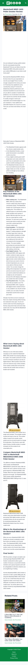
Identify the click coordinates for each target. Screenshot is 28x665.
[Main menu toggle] (3, 3)
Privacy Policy (14, 658)
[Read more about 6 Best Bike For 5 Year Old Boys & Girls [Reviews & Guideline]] (15, 605)
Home (14, 652)
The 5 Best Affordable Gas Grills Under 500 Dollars (13, 639)
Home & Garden (8, 619)
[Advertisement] (14, 47)
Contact (14, 656)
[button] (25, 3)
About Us (14, 654)
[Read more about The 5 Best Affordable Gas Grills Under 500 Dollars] (15, 630)
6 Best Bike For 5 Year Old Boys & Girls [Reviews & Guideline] (13, 616)
